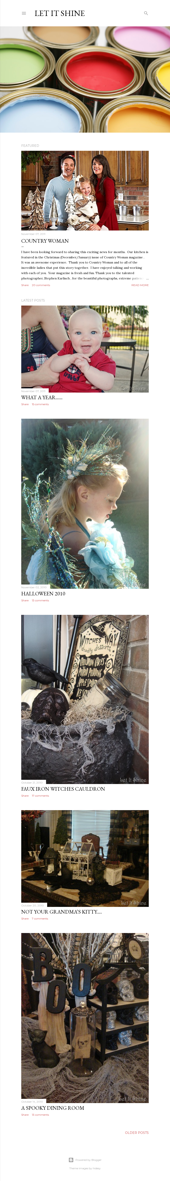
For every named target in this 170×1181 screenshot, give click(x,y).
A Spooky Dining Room (52, 1107)
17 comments (40, 795)
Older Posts (137, 1133)
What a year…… (42, 397)
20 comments (41, 285)
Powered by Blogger (88, 1160)
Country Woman (45, 240)
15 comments (40, 404)
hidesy (97, 1168)
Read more (140, 285)
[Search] (146, 12)
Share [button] (25, 285)
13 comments (40, 600)
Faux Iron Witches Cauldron (63, 788)
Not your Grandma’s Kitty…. (61, 911)
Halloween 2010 (43, 593)
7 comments (40, 918)
